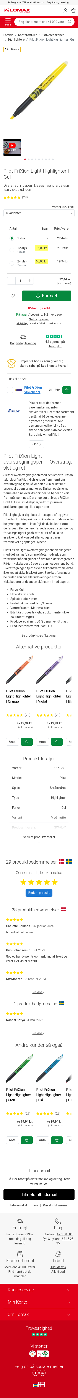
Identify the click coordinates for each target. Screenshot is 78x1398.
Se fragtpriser (39, 319)
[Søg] (70, 22)
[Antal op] (29, 281)
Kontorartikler (27, 35)
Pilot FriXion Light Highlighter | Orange (18, 696)
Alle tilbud (58, 1271)
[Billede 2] (28, 159)
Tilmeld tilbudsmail (39, 1194)
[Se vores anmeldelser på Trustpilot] (39, 1335)
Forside (8, 35)
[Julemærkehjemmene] (32, 1353)
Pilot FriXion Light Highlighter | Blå (48, 1095)
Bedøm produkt (39, 892)
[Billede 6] (42, 159)
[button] (12, 49)
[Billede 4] (35, 159)
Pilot (35, 444)
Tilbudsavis (58, 1267)
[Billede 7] (46, 159)
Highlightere (16, 39)
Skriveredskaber (53, 35)
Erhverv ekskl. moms (24, 1205)
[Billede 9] (53, 159)
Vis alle (37, 992)
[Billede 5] (39, 159)
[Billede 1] (25, 159)
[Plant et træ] (43, 1353)
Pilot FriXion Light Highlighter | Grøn (18, 1095)
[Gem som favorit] (29, 658)
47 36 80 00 (65, 1234)
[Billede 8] (49, 159)
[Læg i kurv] (27, 742)
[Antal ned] (11, 281)
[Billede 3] (32, 159)
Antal (12, 741)
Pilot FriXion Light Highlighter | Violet (48, 696)
